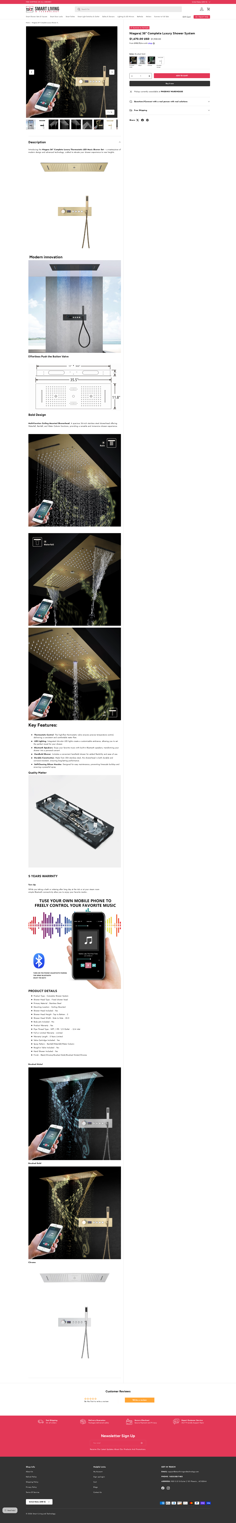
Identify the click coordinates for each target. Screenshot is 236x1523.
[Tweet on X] (137, 120)
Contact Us (97, 1492)
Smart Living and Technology (44, 1514)
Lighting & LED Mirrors (126, 16)
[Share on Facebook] (142, 120)
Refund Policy (31, 1477)
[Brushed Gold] (133, 60)
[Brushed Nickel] (160, 60)
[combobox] (128, 9)
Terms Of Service (32, 1492)
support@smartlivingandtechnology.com (183, 1471)
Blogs (95, 1487)
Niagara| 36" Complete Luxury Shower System (46, 22)
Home (28, 22)
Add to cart (182, 75)
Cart (95, 1482)
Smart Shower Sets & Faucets (36, 16)
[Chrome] (151, 60)
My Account (97, 1471)
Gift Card (187, 17)
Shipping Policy (32, 1482)
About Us (29, 1471)
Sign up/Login (99, 1477)
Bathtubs (140, 16)
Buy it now (170, 83)
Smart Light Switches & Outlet (88, 16)
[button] (208, 9)
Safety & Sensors (108, 16)
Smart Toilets (70, 16)
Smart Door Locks (56, 16)
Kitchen (148, 16)
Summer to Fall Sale (161, 16)
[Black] (142, 60)
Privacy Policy (31, 1487)
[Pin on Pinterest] (147, 120)
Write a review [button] (140, 1400)
